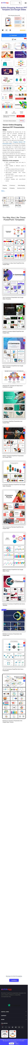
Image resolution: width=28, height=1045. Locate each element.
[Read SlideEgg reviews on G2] (4, 1017)
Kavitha (21, 113)
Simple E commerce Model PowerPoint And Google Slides (13, 332)
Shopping (5, 185)
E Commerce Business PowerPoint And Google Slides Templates (14, 485)
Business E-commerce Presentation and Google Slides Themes (12, 721)
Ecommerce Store (21, 188)
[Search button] (20, 3)
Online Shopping (21, 185)
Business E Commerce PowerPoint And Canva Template (14, 604)
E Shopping (12, 188)
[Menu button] (25, 3)
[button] (24, 226)
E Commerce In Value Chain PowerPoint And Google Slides (13, 263)
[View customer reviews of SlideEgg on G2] (12, 1017)
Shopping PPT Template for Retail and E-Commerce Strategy (13, 386)
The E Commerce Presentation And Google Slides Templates (13, 298)
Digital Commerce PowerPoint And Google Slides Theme (13, 570)
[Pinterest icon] (10, 30)
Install (21, 116)
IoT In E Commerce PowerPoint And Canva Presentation (13, 669)
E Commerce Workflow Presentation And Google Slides (12, 422)
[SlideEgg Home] (14, 989)
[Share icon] (6, 30)
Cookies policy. (15, 1042)
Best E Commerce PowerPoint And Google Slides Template (13, 366)
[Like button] (2, 30)
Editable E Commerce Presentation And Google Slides (12, 634)
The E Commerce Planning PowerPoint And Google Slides (13, 527)
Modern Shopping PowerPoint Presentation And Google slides (13, 456)
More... (3, 191)
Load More (14, 980)
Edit (20, 39)
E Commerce (12, 185)
